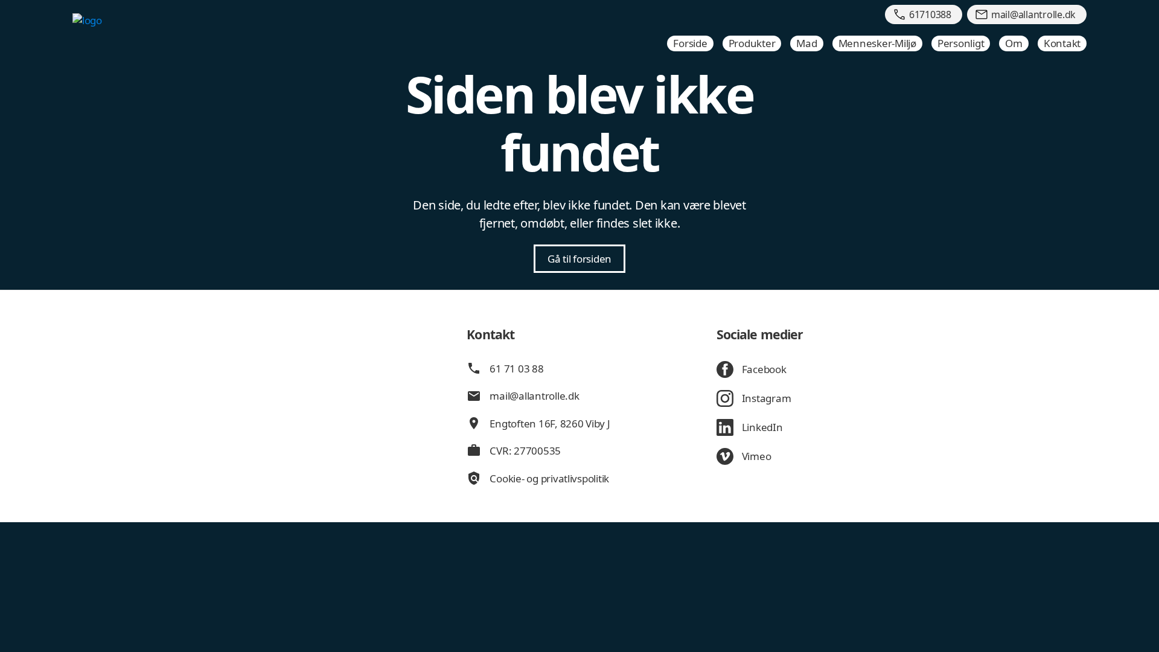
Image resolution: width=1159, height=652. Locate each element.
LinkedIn (762, 427)
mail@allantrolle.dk (534, 396)
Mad (806, 43)
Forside (690, 43)
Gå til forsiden (579, 259)
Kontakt (1062, 43)
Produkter (752, 43)
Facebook (764, 369)
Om (1014, 43)
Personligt (960, 43)
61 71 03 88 (516, 369)
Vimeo (756, 456)
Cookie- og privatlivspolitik (549, 478)
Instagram (766, 398)
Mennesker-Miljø (877, 43)
